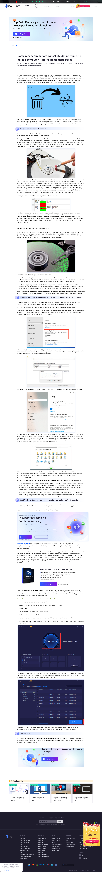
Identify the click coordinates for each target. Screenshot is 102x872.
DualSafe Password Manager (27, 854)
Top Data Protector (24, 850)
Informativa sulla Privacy (8, 867)
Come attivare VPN (70, 844)
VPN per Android (42, 846)
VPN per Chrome (42, 848)
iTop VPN (22, 838)
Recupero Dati (21, 45)
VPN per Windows (42, 838)
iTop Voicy (22, 844)
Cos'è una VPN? (56, 838)
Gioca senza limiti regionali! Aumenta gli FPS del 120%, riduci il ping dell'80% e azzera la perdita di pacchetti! (52, 1)
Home (11, 45)
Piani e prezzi (23, 858)
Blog (15, 45)
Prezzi (73, 6)
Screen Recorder (56, 848)
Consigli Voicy (55, 846)
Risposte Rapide (56, 850)
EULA (94, 870)
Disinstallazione (70, 846)
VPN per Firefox (41, 850)
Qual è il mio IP (56, 840)
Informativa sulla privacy (84, 870)
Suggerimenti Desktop (57, 844)
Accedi (95, 6)
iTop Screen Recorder (25, 840)
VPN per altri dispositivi (43, 856)
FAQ (67, 840)
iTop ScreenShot (24, 846)
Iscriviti (59, 821)
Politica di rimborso (73, 870)
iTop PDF (22, 852)
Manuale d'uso (69, 842)
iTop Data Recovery (25, 848)
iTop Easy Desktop (24, 842)
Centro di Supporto (70, 838)
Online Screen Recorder (25, 856)
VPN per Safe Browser (43, 854)
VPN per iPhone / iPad (43, 844)
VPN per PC (40, 842)
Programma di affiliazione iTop (86, 846)
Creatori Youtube (83, 848)
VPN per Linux (41, 852)
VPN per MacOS (41, 840)
